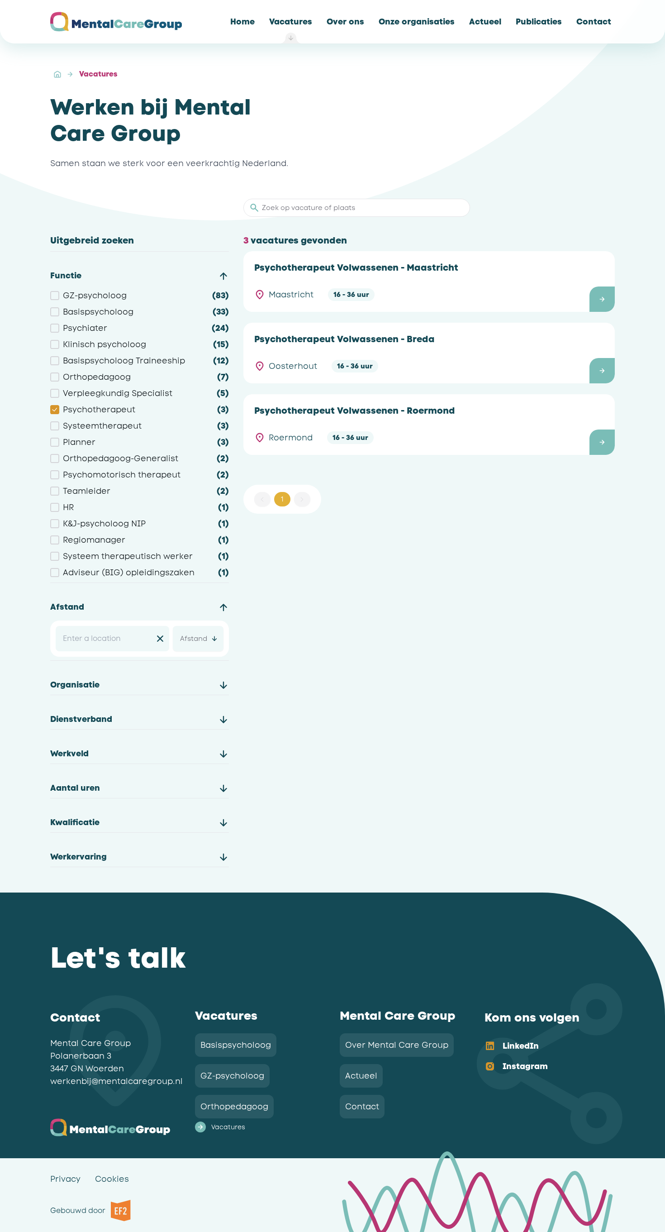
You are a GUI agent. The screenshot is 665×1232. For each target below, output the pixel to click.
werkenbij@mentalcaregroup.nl (116, 1081)
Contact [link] (362, 1106)
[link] (242, 21)
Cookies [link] (112, 1179)
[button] (429, 281)
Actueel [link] (361, 1075)
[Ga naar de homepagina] (116, 22)
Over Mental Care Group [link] (396, 1045)
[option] (542, 1046)
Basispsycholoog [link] (235, 1045)
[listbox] (542, 1057)
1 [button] (282, 499)
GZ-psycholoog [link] (232, 1075)
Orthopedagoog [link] (234, 1106)
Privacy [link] (65, 1179)
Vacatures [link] (98, 74)
